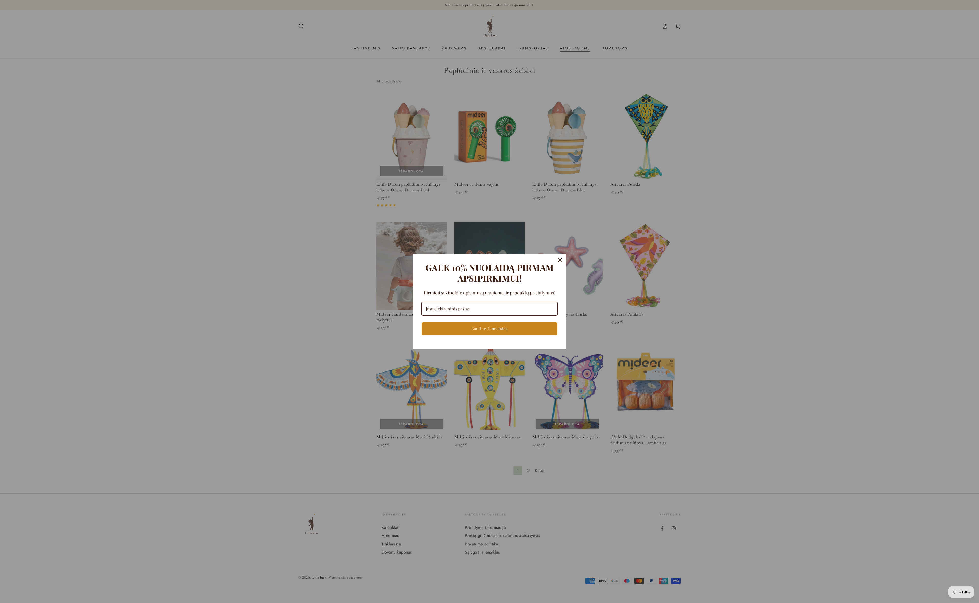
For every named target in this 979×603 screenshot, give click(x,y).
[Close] (560, 260)
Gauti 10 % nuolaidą (489, 328)
